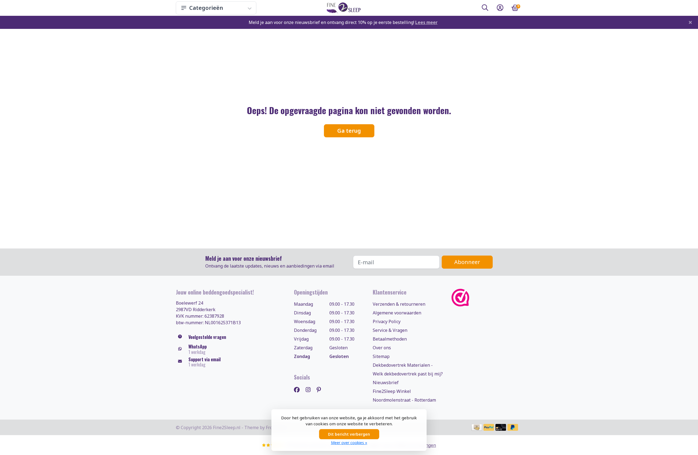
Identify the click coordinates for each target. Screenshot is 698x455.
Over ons (382, 348)
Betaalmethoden (390, 339)
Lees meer (426, 22)
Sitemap (381, 356)
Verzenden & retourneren (399, 304)
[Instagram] (310, 389)
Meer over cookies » (349, 442)
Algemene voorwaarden (397, 313)
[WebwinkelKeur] (487, 298)
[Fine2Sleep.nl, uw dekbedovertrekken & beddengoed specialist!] (342, 8)
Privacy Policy (387, 321)
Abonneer (467, 262)
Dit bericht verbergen (349, 434)
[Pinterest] (321, 389)
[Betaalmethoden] (476, 427)
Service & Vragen (390, 330)
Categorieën (206, 7)
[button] (485, 8)
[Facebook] (299, 389)
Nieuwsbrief (386, 383)
